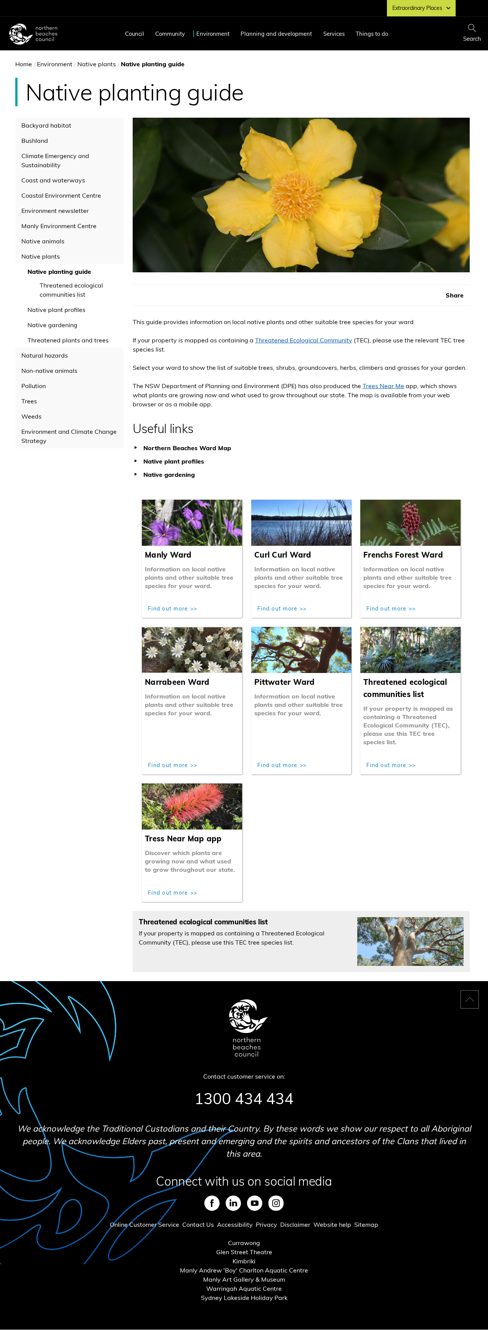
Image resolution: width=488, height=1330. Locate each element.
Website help (332, 1224)
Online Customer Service (144, 1224)
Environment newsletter (55, 210)
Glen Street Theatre (244, 1252)
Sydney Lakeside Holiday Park (244, 1297)
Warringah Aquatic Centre (244, 1288)
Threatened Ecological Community (303, 340)
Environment (213, 33)
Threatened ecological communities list (71, 289)
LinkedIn (233, 1203)
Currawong (244, 1243)
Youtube (254, 1203)
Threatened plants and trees (68, 340)
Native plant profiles (56, 309)
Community (170, 33)
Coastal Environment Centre (61, 195)
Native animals (42, 241)
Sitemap (366, 1224)
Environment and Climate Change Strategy (69, 436)
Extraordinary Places (417, 8)
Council (134, 33)
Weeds (31, 416)
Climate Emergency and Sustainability (55, 160)
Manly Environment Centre (58, 226)
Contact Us (198, 1224)
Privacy (266, 1224)
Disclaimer (295, 1224)
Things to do (372, 33)
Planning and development (276, 33)
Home (23, 64)
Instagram (276, 1203)
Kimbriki (244, 1261)
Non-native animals (49, 370)
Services (334, 33)
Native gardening (52, 325)
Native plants (96, 64)
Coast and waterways (53, 180)
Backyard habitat (46, 125)
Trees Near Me (383, 386)
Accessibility (235, 1224)
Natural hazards (44, 355)
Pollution (33, 386)
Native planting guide (59, 271)
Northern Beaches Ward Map (187, 448)
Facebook (212, 1203)
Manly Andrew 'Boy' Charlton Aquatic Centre (244, 1270)
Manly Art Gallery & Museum (244, 1279)
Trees (29, 401)
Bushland (34, 140)
